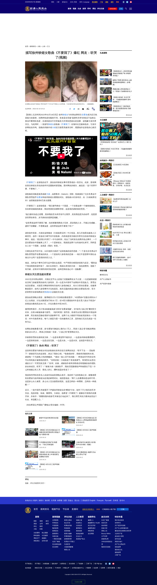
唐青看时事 (68, 539)
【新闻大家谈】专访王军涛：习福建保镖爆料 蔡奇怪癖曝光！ (122, 99)
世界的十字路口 (69, 541)
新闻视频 (56, 517)
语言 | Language (84, 2)
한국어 (122, 500)
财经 (41, 526)
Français (100, 500)
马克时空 (67, 544)
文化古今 (79, 536)
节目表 (66, 509)
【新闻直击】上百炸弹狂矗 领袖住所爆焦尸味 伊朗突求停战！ (122, 73)
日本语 (115, 500)
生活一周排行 (105, 220)
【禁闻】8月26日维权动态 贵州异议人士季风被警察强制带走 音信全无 (86, 420)
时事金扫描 (68, 525)
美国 (35, 523)
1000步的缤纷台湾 (106, 543)
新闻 (69, 8)
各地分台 (64, 2)
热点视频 (45, 533)
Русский (108, 500)
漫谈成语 (79, 531)
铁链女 (65, 115)
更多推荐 (129, 155)
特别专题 (103, 271)
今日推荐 (103, 120)
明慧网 (88, 568)
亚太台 (77, 500)
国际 (35, 521)
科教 (41, 529)
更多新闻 (129, 190)
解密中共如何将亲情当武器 (48, 418)
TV (121, 8)
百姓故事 (118, 547)
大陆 (38, 46)
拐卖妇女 (48, 292)
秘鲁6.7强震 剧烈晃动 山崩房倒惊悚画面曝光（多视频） (122, 82)
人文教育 (80, 517)
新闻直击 (55, 531)
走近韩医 (91, 533)
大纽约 (34, 500)
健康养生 (92, 517)
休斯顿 (59, 500)
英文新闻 (95, 2)
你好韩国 (104, 525)
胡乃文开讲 (91, 525)
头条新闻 (103, 53)
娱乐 (47, 521)
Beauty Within (106, 533)
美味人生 (104, 531)
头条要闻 (37, 533)
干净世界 (58, 568)
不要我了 (65, 124)
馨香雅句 (79, 528)
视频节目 (56, 509)
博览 (94, 8)
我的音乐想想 (105, 547)
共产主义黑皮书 (105, 279)
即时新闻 (37, 535)
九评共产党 (118, 533)
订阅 (122, 509)
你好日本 (104, 523)
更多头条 (129, 115)
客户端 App (98, 563)
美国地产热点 (80, 539)
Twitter (127, 2)
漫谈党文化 (118, 549)
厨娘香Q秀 (105, 539)
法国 (65, 500)
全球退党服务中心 (78, 568)
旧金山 (70, 500)
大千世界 (104, 536)
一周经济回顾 (56, 539)
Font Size (87, 108)
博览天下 (37, 538)
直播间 (75, 509)
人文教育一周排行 (107, 195)
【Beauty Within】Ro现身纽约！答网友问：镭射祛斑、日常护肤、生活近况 (122, 183)
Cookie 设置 (78, 582)
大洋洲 (53, 500)
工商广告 (118, 555)
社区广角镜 (56, 541)
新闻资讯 (33, 46)
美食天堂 (104, 528)
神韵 (52, 2)
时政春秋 (67, 528)
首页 (26, 46)
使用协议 (63, 563)
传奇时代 (118, 523)
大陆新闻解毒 (68, 547)
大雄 (54, 127)
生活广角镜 (105, 520)
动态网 (95, 568)
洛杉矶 (47, 500)
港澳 (41, 521)
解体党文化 (104, 275)
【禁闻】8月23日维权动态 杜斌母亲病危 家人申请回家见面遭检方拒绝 (49, 454)
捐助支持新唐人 (88, 509)
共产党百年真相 (105, 284)
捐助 (106, 2)
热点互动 (67, 523)
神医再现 (91, 531)
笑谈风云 (79, 523)
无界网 (103, 568)
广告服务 (80, 563)
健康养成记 (91, 528)
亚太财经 (55, 547)
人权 (43, 46)
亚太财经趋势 (56, 544)
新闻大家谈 (68, 520)
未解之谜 (79, 520)
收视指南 (46, 563)
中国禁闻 (55, 525)
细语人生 (67, 549)
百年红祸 (118, 539)
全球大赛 (45, 541)
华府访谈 (55, 536)
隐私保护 (55, 563)
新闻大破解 (68, 533)
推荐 (84, 8)
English (92, 500)
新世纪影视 (111, 568)
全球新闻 (55, 520)
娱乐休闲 (105, 517)
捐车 (112, 2)
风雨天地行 (118, 541)
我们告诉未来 (119, 520)
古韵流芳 (79, 525)
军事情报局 (68, 536)
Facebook (124, 2)
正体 (71, 2)
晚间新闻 (55, 528)
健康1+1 (90, 520)
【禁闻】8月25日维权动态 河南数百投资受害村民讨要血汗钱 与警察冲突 (49, 432)
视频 (74, 8)
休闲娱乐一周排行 (107, 160)
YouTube (131, 2)
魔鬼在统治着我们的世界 (123, 531)
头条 (79, 8)
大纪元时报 (48, 568)
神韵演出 (37, 541)
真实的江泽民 (119, 536)
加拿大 (41, 500)
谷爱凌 (84, 115)
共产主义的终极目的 (121, 528)
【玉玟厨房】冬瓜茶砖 (121, 165)
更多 (119, 568)
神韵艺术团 (38, 568)
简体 (75, 2)
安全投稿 (72, 563)
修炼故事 (118, 552)
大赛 (58, 2)
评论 (35, 526)
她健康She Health (94, 523)
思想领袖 (67, 531)
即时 (89, 8)
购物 (117, 2)
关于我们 (38, 563)
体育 (47, 523)
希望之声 (66, 568)
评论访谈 (100, 8)
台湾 (41, 523)
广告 (101, 2)
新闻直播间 (113, 8)
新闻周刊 (55, 533)
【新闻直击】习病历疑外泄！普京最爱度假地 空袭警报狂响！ (122, 108)
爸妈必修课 (80, 533)
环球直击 (55, 523)
